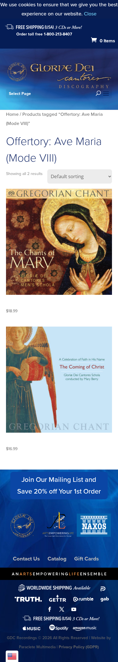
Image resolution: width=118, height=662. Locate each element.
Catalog (57, 558)
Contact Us (26, 558)
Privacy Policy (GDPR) (79, 647)
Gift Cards (86, 558)
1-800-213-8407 (58, 34)
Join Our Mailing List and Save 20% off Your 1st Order (59, 485)
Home (12, 114)
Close (90, 13)
